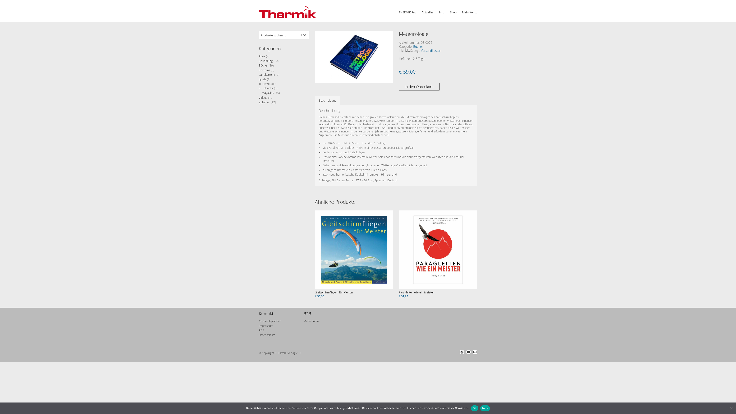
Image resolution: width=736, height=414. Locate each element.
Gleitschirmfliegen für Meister (334, 292)
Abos (262, 56)
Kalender (267, 88)
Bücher (418, 47)
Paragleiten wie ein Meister (416, 292)
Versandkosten (431, 51)
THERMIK (265, 84)
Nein (485, 408)
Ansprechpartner (270, 321)
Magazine (268, 92)
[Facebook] (462, 352)
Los (303, 35)
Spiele (262, 79)
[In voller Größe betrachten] (320, 37)
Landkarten (266, 74)
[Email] (475, 352)
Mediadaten (311, 321)
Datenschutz (267, 335)
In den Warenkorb (419, 86)
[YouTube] (468, 352)
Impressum (266, 326)
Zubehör (264, 102)
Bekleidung (266, 61)
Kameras (264, 70)
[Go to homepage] (287, 12)
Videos (263, 97)
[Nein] (731, 408)
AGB (261, 330)
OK (474, 408)
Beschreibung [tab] (327, 100)
